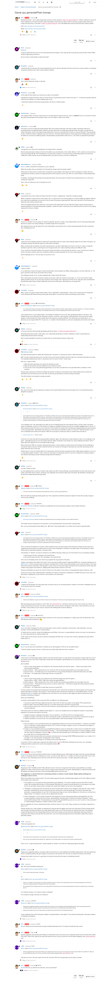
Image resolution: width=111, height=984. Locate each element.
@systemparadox (26, 826)
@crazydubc (24, 617)
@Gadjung (36, 349)
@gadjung (27, 352)
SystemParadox (25, 113)
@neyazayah (24, 754)
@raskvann (24, 903)
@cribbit (23, 926)
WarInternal (24, 92)
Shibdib (23, 147)
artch (22, 17)
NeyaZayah (24, 655)
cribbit (22, 821)
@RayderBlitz (39, 503)
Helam (22, 193)
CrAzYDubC (24, 290)
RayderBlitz (24, 66)
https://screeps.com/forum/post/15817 (34, 26)
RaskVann (23, 765)
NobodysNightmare (26, 164)
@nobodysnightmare (26, 305)
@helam (23, 596)
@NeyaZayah (39, 751)
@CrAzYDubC (40, 615)
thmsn (22, 48)
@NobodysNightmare (41, 303)
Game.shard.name (28, 434)
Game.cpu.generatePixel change (46, 305)
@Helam (38, 594)
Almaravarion (24, 126)
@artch (24, 50)
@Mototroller (24, 564)
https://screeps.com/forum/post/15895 (35, 29)
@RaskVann (34, 900)
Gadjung (23, 329)
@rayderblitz (24, 506)
